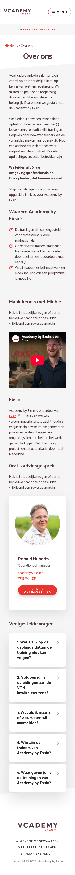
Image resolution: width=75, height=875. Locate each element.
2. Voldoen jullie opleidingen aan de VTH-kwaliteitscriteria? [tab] (34, 685)
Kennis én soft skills (39, 30)
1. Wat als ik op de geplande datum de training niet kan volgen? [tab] (34, 650)
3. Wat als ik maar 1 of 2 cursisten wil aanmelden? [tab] (33, 717)
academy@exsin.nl (31, 573)
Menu (62, 12)
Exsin (12, 416)
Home (14, 45)
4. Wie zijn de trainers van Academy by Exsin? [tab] (34, 747)
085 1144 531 (27, 578)
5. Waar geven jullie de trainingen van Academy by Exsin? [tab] (34, 777)
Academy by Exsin (51, 861)
